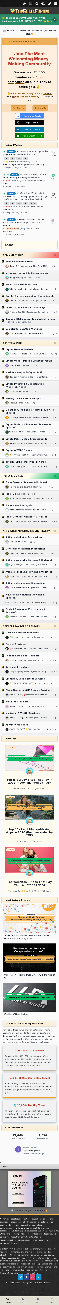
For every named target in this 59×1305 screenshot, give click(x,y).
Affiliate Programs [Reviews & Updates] (28, 571)
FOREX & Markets (13, 476)
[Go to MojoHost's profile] (7, 660)
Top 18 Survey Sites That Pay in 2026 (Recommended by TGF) (30, 781)
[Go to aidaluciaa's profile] (53, 175)
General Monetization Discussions (25, 548)
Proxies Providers (15, 644)
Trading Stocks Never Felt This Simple (26, 487)
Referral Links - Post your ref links (25, 461)
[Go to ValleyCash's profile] (7, 353)
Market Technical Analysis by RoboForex (27, 510)
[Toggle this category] (55, 255)
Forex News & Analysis (18, 505)
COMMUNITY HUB (13, 255)
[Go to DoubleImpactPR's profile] (7, 300)
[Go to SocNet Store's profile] (7, 694)
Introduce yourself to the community (26, 273)
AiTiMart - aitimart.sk (18, 391)
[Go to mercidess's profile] (7, 576)
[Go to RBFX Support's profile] (7, 509)
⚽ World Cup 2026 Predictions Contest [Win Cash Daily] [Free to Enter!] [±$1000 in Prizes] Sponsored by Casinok (25, 196)
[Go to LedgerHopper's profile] (7, 498)
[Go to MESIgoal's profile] (7, 541)
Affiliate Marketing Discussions (23, 537)
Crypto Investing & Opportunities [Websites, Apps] (24, 385)
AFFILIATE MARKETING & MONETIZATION (26, 530)
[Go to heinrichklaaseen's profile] (7, 365)
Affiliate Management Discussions (25, 583)
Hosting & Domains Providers (22, 655)
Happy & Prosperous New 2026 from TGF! (28, 266)
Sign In (20, 108)
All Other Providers (16, 724)
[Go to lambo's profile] (53, 194)
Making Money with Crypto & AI (23, 372)
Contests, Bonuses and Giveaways (25, 307)
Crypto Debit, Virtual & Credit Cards (26, 438)
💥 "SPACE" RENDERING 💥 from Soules (27, 683)
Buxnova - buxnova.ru (19, 403)
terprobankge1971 (31, 1150)
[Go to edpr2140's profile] (7, 391)
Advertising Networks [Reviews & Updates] (23, 164)
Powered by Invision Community (29, 1292)
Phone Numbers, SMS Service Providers (28, 690)
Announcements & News (19, 261)
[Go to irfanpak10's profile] (7, 443)
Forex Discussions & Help (20, 493)
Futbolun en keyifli (17, 542)
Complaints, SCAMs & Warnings (23, 329)
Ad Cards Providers (16, 701)
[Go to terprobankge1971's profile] (18, 1149)
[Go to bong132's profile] (7, 466)
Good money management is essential (26, 498)
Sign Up (42, 108)
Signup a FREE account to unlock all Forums (30, 319)
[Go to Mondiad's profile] (53, 152)
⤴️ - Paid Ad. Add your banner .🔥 (29, 1210)
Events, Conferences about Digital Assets (29, 296)
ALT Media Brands (42, 1283)
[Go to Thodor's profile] (7, 565)
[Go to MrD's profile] (7, 277)
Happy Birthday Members (20, 278)
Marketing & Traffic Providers (22, 713)
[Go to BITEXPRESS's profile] (7, 417)
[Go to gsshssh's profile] (7, 266)
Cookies (42, 1286)
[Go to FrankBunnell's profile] (7, 616)
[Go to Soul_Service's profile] (7, 683)
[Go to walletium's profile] (52, 220)
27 (32, 203)
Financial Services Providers (22, 632)
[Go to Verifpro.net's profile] (7, 637)
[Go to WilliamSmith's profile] (7, 455)
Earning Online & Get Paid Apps (23, 398)
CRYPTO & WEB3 (12, 343)
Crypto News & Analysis (19, 349)
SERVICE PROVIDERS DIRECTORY (21, 626)
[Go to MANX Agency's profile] (7, 671)
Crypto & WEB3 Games (18, 450)
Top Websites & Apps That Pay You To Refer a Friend (29, 883)
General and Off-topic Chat (21, 284)
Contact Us (31, 1286)
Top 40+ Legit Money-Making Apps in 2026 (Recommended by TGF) (29, 832)
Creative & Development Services (25, 678)
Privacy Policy (17, 1286)
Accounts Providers (17, 667)
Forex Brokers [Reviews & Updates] (26, 482)
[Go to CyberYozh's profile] (7, 648)
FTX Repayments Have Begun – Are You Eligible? (31, 333)
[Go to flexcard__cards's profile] (7, 432)
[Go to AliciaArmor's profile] (7, 587)
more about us (43, 1042)
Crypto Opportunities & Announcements (28, 360)
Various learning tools (19, 365)
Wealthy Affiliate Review (16, 1014)
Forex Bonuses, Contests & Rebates (26, 516)
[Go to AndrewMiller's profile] (7, 289)
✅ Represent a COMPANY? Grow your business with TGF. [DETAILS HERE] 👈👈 (25, 19)
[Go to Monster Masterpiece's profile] (7, 333)
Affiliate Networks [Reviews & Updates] (28, 560)
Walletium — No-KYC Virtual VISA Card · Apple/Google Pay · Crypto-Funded (23, 222)
